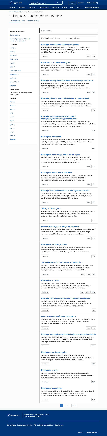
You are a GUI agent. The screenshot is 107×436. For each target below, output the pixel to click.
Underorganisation (33, 20)
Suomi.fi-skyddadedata (92, 7)
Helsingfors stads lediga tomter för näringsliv (60, 154)
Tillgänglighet (38, 425)
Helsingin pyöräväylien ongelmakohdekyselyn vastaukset (65, 298)
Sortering (69, 38)
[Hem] (15, 2)
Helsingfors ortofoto (50, 280)
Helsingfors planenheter (51, 388)
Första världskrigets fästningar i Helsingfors (60, 226)
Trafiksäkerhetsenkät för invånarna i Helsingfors (62, 262)
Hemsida (12, 7)
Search (59, 3)
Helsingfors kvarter (49, 370)
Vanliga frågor (48, 425)
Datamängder (15, 20)
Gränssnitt (32, 7)
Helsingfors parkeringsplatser (54, 244)
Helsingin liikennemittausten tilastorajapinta (60, 44)
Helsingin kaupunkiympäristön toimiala (33, 12)
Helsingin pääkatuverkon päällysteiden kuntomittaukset (65, 98)
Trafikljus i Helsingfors (51, 208)
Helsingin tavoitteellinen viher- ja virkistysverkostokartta (65, 190)
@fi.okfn (80, 432)
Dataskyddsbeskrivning (24, 425)
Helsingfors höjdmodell (51, 136)
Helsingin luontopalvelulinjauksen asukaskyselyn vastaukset (67, 80)
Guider (64, 7)
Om (23, 20)
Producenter (18, 12)
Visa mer (13, 86)
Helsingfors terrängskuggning (54, 352)
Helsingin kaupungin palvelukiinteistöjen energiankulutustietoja (68, 334)
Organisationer (44, 7)
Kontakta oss (59, 425)
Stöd (71, 7)
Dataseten (22, 7)
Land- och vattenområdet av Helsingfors (58, 316)
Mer (78, 7)
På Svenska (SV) (92, 3)
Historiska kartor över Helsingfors (55, 62)
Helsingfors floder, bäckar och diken (56, 172)
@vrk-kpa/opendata (92, 432)
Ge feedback (11, 425)
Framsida (11, 12)
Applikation (55, 7)
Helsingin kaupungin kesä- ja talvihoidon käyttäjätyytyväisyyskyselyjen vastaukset (58, 117)
